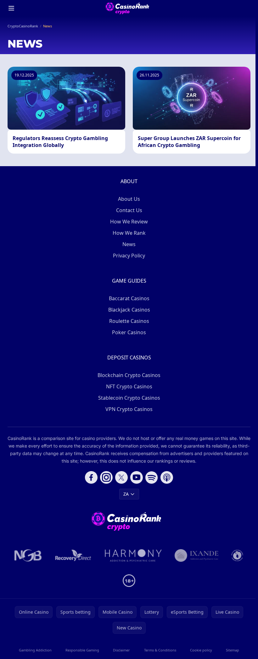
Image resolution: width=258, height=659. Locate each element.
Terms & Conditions (160, 650)
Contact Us (129, 210)
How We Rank (129, 232)
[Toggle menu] (11, 8)
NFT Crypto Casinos (129, 386)
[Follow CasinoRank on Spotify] (151, 477)
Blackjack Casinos (129, 309)
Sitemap (232, 650)
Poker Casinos (129, 332)
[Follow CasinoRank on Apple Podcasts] (166, 477)
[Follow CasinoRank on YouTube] (136, 477)
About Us (129, 198)
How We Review (129, 221)
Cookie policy (201, 650)
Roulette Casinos (129, 321)
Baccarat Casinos (129, 298)
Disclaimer (121, 650)
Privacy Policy (129, 255)
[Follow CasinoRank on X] (121, 477)
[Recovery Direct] (73, 555)
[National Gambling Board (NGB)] (28, 555)
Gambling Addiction (35, 650)
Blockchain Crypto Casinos (129, 375)
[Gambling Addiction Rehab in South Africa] (133, 555)
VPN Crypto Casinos (129, 409)
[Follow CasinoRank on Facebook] (91, 477)
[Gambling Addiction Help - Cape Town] (196, 555)
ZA (126, 494)
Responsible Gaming (82, 650)
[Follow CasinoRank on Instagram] (106, 477)
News (129, 244)
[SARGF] (237, 555)
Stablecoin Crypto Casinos (129, 397)
